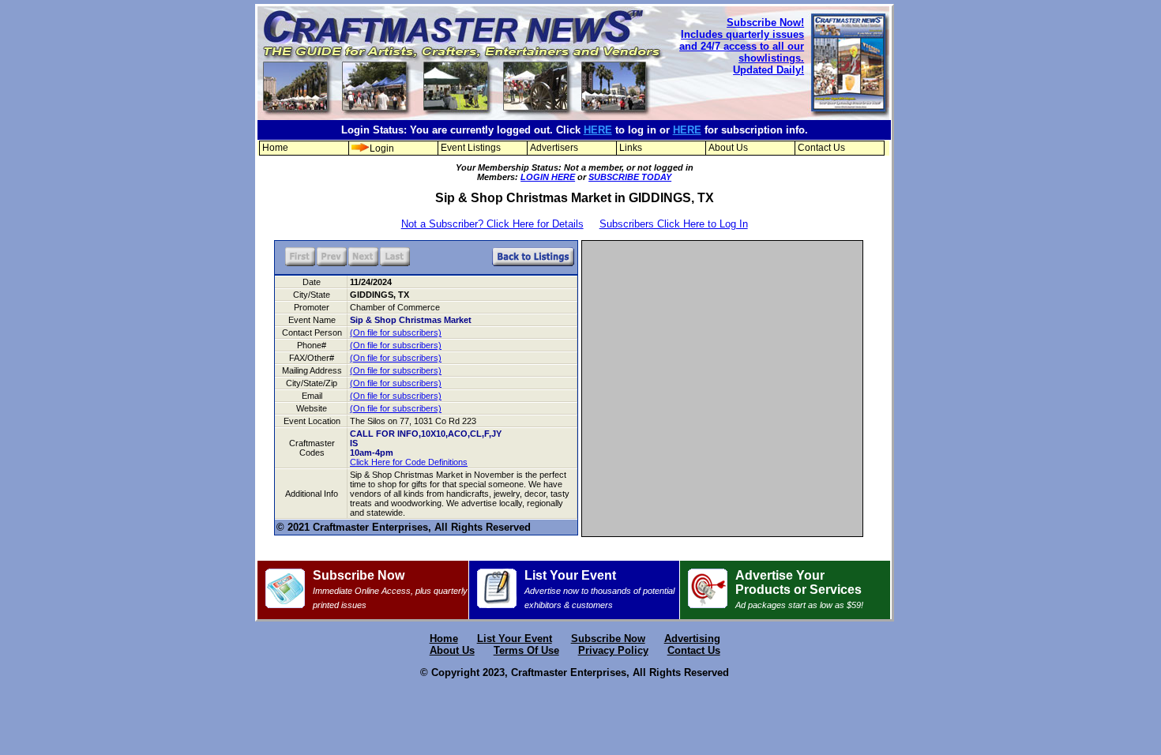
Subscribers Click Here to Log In (673, 224)
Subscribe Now (390, 589)
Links (630, 147)
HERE (598, 130)
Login (382, 148)
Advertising (692, 638)
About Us (728, 147)
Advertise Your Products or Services (799, 589)
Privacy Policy (613, 650)
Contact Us (821, 147)
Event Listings (471, 147)
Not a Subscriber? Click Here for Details (492, 224)
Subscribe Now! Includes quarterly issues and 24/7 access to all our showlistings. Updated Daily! (741, 46)
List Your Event (599, 589)
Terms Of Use (526, 650)
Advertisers (554, 147)
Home (275, 147)
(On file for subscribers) (395, 332)
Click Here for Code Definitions (409, 462)
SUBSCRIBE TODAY (629, 177)
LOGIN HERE (547, 177)
